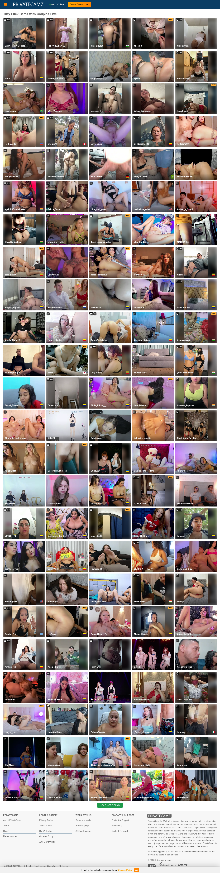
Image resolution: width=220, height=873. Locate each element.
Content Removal (120, 830)
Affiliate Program (83, 830)
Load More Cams (110, 805)
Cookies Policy (46, 836)
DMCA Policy (45, 830)
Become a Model (83, 820)
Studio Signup (82, 825)
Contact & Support (120, 820)
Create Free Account (79, 4)
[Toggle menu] (5, 4)
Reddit (6, 830)
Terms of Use (45, 825)
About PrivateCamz (12, 820)
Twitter (6, 825)
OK (136, 870)
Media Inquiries (10, 836)
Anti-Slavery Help (47, 841)
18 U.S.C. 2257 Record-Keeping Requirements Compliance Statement (35, 866)
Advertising (117, 825)
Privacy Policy (46, 820)
